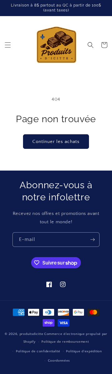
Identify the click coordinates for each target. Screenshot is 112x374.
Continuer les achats (56, 141)
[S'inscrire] (92, 239)
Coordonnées (59, 361)
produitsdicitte (32, 334)
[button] (8, 45)
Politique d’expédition (84, 351)
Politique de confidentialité (38, 351)
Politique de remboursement (65, 342)
